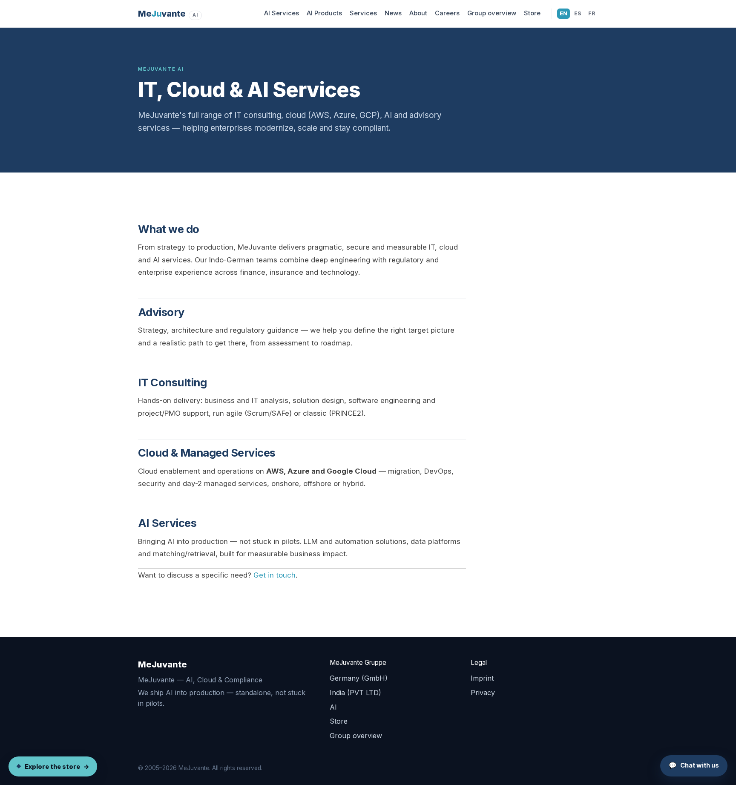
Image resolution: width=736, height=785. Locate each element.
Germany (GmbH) (359, 678)
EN (565, 13)
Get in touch (274, 575)
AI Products (324, 13)
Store (532, 13)
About (418, 13)
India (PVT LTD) (355, 692)
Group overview (491, 13)
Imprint (482, 678)
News (393, 13)
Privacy (483, 692)
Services (363, 13)
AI (333, 707)
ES (579, 13)
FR (593, 13)
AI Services (281, 13)
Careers (447, 13)
